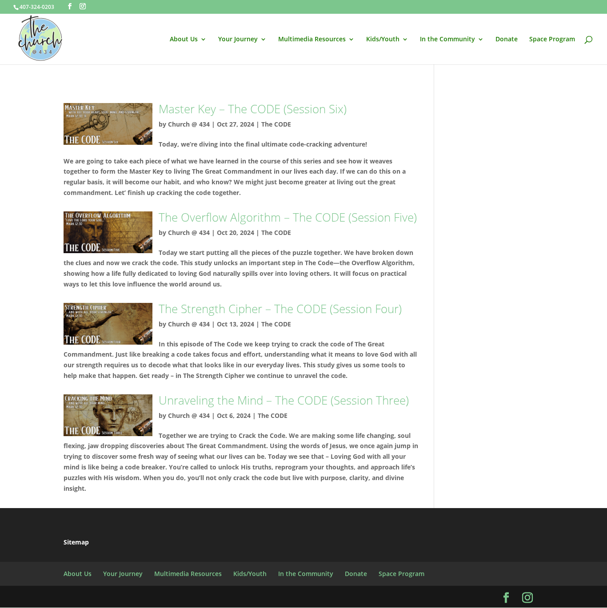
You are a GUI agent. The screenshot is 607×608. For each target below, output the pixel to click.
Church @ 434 (189, 124)
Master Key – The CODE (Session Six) (253, 109)
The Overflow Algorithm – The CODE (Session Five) (288, 217)
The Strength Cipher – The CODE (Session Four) (280, 309)
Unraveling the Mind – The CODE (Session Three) (284, 400)
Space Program (552, 39)
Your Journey (238, 39)
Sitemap (76, 542)
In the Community (447, 39)
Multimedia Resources (312, 39)
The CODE (276, 124)
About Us (184, 39)
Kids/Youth (382, 39)
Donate (506, 39)
